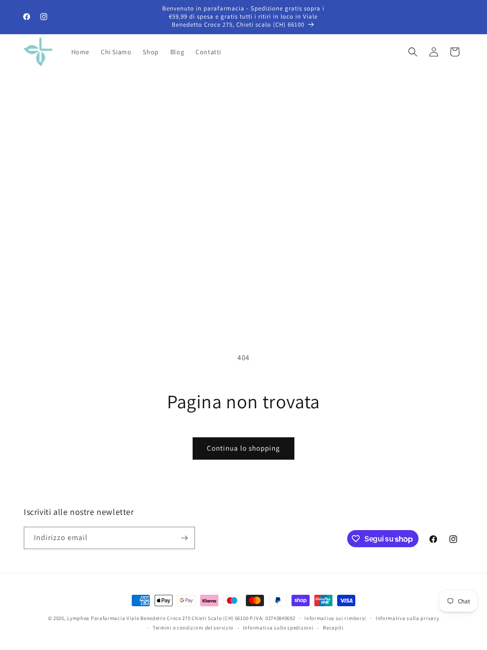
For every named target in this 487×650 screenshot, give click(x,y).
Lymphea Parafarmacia (96, 618)
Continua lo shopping (243, 448)
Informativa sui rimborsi (335, 618)
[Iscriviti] (184, 538)
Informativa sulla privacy (407, 618)
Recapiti (333, 627)
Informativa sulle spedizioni (278, 627)
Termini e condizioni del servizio (193, 627)
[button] (412, 51)
